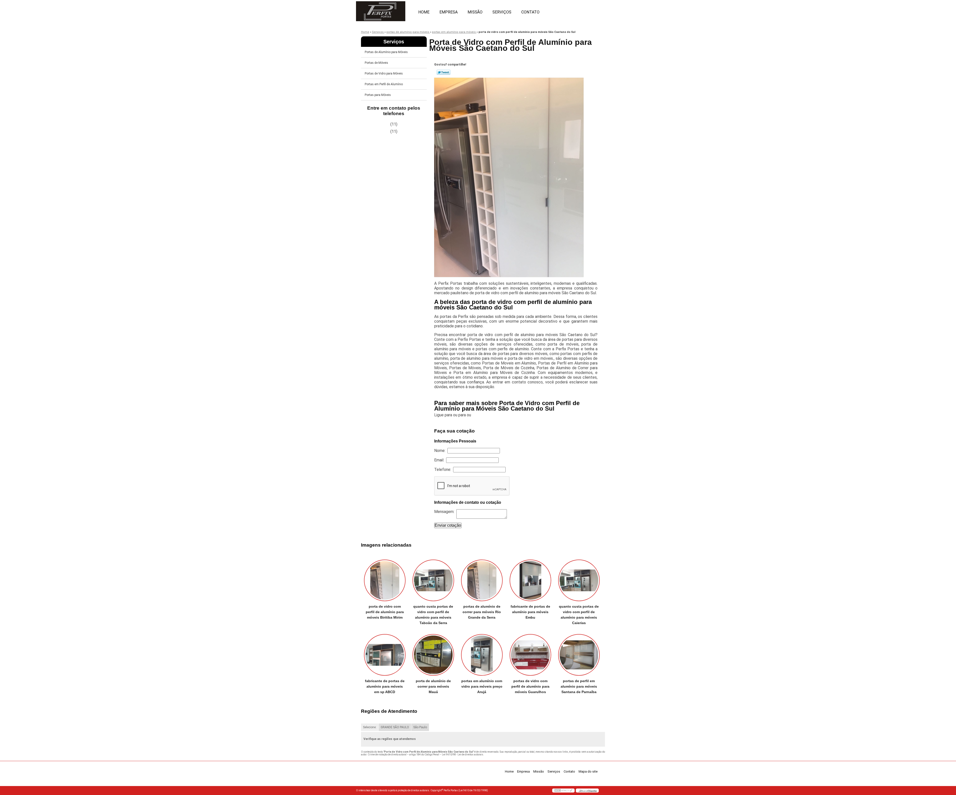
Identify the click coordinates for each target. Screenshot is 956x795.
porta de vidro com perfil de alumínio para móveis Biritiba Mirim (385, 611)
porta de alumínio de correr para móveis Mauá (433, 686)
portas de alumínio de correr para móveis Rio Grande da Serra (482, 611)
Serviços (501, 12)
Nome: (440, 450)
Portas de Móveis (376, 63)
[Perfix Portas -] (384, 10)
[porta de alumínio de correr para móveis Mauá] (433, 655)
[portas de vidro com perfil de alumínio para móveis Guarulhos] (530, 655)
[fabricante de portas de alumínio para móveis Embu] (530, 580)
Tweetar (443, 72)
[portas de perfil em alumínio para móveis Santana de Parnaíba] (579, 655)
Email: (440, 460)
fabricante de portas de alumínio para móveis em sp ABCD (385, 686)
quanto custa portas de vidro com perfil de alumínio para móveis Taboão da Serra (433, 614)
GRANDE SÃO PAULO (395, 727)
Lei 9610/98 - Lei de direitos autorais (462, 754)
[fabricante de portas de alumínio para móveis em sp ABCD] (385, 655)
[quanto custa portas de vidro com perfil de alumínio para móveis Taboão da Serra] (433, 580)
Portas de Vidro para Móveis (384, 73)
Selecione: (369, 727)
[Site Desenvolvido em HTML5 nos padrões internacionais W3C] (563, 791)
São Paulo (420, 727)
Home (423, 12)
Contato (530, 12)
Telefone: (443, 469)
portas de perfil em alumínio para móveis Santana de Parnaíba (579, 686)
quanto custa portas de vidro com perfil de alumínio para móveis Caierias (579, 614)
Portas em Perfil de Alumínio (384, 84)
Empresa (448, 12)
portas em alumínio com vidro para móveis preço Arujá (481, 686)
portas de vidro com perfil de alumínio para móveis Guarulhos (530, 686)
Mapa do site (588, 771)
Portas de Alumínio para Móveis (386, 52)
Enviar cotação (448, 525)
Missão (475, 12)
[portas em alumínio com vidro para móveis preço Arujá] (482, 655)
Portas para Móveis (378, 95)
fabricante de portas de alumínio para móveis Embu (530, 611)
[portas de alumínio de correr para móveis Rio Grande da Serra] (482, 580)
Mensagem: (445, 511)
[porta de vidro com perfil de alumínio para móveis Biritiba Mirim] (385, 580)
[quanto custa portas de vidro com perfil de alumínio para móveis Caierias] (579, 580)
